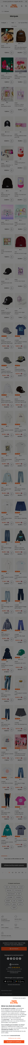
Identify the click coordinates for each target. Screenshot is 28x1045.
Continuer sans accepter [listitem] (19, 998)
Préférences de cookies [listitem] (14, 1038)
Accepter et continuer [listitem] (14, 1042)
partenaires (6, 1019)
